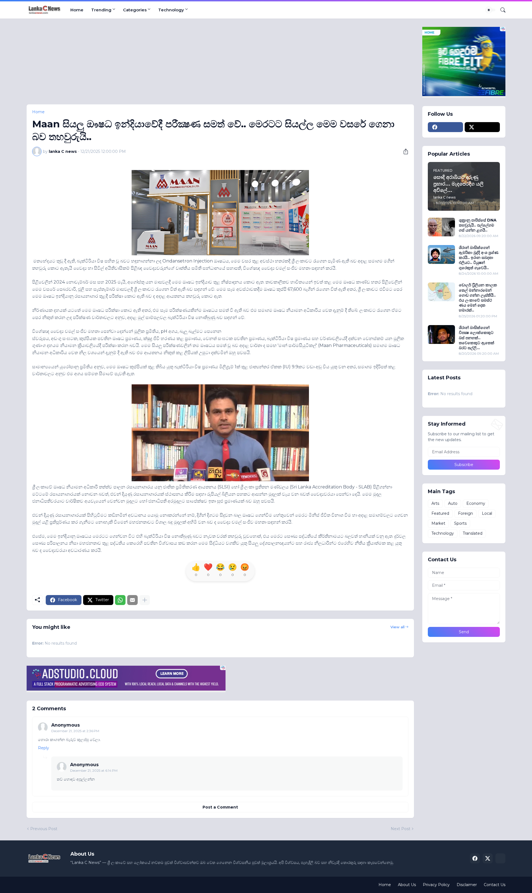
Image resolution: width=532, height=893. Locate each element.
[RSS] (500, 858)
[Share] (403, 151)
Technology (171, 9)
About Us (407, 884)
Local (487, 513)
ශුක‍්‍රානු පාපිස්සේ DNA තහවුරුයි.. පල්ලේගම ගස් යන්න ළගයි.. (478, 225)
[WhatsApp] (120, 600)
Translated (472, 533)
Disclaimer (467, 884)
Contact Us (494, 884)
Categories (135, 9)
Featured (440, 513)
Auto (452, 503)
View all (397, 627)
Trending (101, 9)
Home (76, 9)
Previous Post (43, 828)
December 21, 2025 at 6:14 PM (93, 770)
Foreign (465, 513)
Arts (435, 503)
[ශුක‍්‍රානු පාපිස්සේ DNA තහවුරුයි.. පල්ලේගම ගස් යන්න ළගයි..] (441, 227)
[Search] (500, 10)
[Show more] (144, 600)
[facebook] (445, 127)
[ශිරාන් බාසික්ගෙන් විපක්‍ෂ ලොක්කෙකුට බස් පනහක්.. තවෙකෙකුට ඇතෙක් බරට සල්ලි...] (441, 334)
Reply (43, 747)
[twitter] (482, 127)
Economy (475, 503)
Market (438, 523)
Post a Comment (220, 807)
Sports (460, 523)
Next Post (400, 828)
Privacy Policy (436, 884)
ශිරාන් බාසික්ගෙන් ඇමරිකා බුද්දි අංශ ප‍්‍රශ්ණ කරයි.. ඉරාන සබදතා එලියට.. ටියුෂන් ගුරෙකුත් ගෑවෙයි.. (478, 257)
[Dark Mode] (490, 10)
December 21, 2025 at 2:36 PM (75, 731)
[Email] (132, 600)
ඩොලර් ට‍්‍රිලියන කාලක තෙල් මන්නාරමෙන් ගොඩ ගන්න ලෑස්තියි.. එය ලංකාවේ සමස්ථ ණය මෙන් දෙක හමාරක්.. (478, 297)
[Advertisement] (193, 65)
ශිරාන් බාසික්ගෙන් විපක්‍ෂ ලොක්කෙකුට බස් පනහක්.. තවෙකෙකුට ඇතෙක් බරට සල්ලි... (476, 337)
